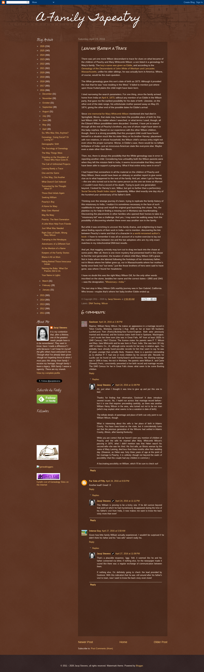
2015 (42, 295)
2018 (42, 81)
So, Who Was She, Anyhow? (55, 133)
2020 (42, 72)
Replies (95, 379)
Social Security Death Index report (98, 191)
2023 (42, 59)
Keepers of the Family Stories (55, 253)
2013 (42, 304)
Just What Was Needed (53, 228)
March (45, 281)
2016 (42, 90)
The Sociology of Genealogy (55, 148)
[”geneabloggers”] (45, 467)
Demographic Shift (50, 144)
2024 (42, 55)
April (44, 129)
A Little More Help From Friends (56, 224)
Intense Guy (95, 531)
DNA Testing (94, 303)
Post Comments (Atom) (102, 648)
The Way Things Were (52, 153)
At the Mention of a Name (54, 248)
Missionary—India (115, 282)
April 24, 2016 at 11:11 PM (127, 501)
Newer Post (85, 642)
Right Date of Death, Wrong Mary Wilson (54, 234)
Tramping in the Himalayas (54, 239)
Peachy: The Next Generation (55, 219)
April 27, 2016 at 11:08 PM (127, 553)
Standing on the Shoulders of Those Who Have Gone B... (56, 158)
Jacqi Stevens (104, 385)
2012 (42, 308)
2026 (42, 46)
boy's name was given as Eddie (116, 65)
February (46, 285)
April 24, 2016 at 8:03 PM (117, 481)
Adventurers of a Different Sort (56, 244)
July (44, 116)
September (47, 107)
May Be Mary (48, 215)
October (46, 103)
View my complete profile (48, 373)
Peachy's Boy (48, 202)
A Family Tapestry (89, 18)
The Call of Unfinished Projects (56, 164)
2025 (42, 50)
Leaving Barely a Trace (52, 168)
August (46, 111)
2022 (42, 64)
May (44, 125)
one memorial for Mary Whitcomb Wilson (108, 114)
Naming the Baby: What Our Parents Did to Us (55, 269)
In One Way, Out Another (53, 177)
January (46, 290)
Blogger (139, 666)
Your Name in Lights (51, 275)
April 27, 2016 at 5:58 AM (113, 531)
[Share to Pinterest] (155, 299)
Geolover (93, 322)
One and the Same (50, 173)
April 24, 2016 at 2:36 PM (110, 322)
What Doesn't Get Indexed (54, 182)
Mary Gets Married (50, 210)
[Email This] (142, 299)
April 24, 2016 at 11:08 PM (127, 385)
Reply (91, 373)
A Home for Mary (49, 206)
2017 (42, 86)
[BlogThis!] (145, 299)
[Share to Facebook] (151, 299)
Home (123, 642)
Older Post (160, 642)
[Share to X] (148, 299)
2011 (42, 313)
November (47, 98)
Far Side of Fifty (97, 481)
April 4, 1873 (108, 98)
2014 (42, 300)
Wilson (105, 303)
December (47, 94)
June (44, 120)
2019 (42, 77)
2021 (42, 68)
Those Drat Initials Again (53, 193)
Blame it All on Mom (51, 257)
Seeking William (49, 197)
